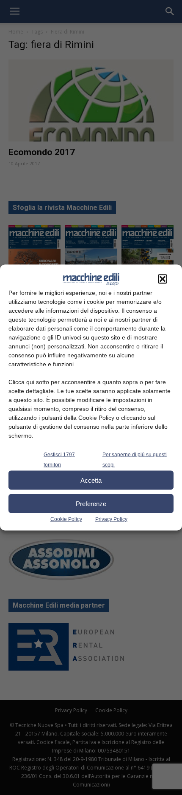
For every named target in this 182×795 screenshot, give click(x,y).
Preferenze (91, 503)
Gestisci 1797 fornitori (59, 460)
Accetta (91, 480)
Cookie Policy (66, 519)
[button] (162, 279)
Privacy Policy (111, 519)
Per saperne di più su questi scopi (134, 460)
